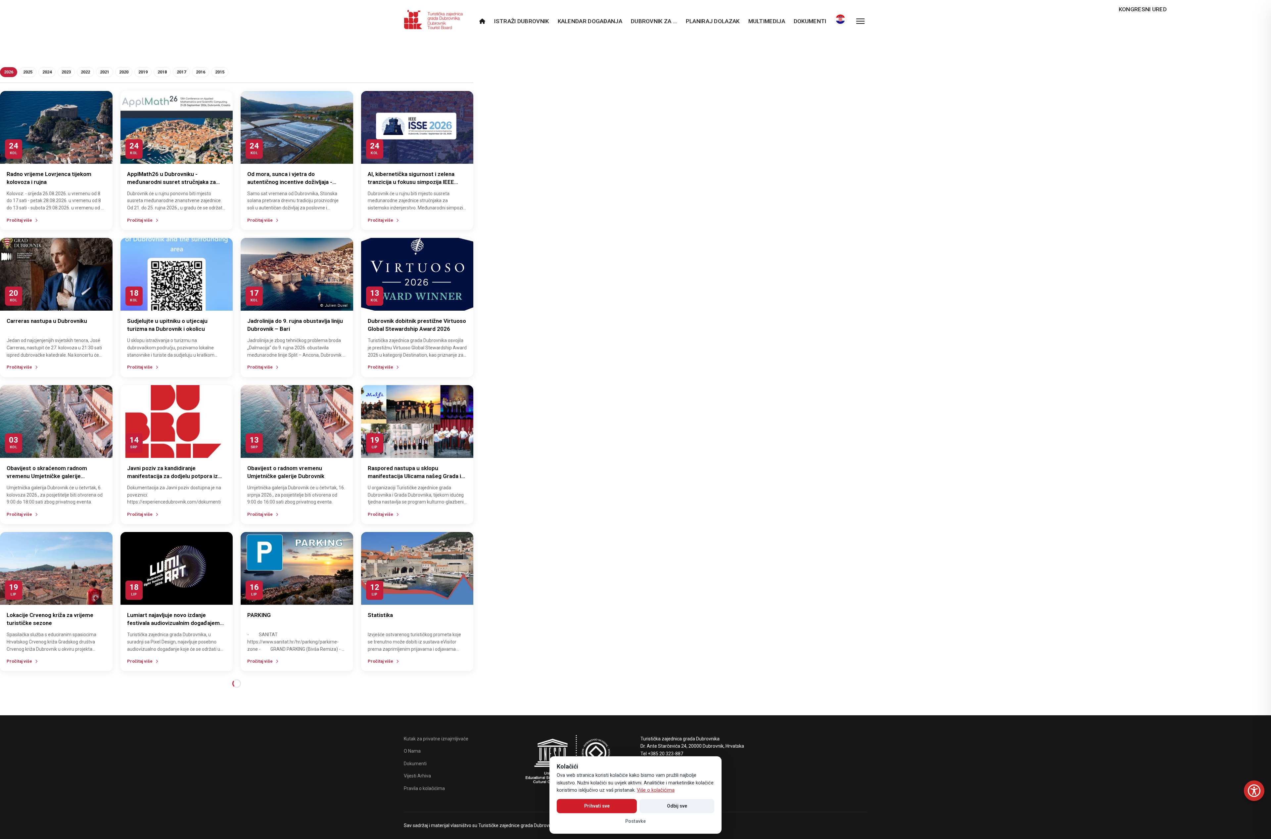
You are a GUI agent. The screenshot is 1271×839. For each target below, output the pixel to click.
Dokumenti (810, 21)
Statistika (380, 615)
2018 (162, 71)
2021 (104, 71)
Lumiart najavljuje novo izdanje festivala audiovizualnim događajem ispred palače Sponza (173, 623)
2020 (123, 71)
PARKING (259, 615)
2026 (8, 71)
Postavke (635, 821)
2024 (47, 71)
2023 (66, 71)
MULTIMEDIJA (766, 21)
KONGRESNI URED (1143, 9)
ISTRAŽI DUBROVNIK (521, 21)
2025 (27, 71)
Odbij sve (677, 806)
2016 (200, 71)
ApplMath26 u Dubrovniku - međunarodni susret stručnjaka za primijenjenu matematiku (171, 182)
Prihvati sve (597, 806)
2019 (143, 71)
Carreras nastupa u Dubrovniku (47, 321)
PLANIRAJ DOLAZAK (713, 21)
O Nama (412, 751)
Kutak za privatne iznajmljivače (436, 738)
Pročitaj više (19, 220)
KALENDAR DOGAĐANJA (590, 21)
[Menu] (860, 21)
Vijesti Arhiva (417, 775)
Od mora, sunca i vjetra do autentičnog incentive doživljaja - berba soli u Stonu (289, 182)
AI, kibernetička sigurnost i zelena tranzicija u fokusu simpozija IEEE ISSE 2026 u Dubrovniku (411, 182)
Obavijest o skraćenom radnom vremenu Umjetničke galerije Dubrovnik (47, 476)
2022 (85, 71)
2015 (219, 71)
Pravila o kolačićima (424, 788)
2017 (181, 71)
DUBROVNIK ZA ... (654, 21)
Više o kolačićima (656, 790)
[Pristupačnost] (1254, 790)
